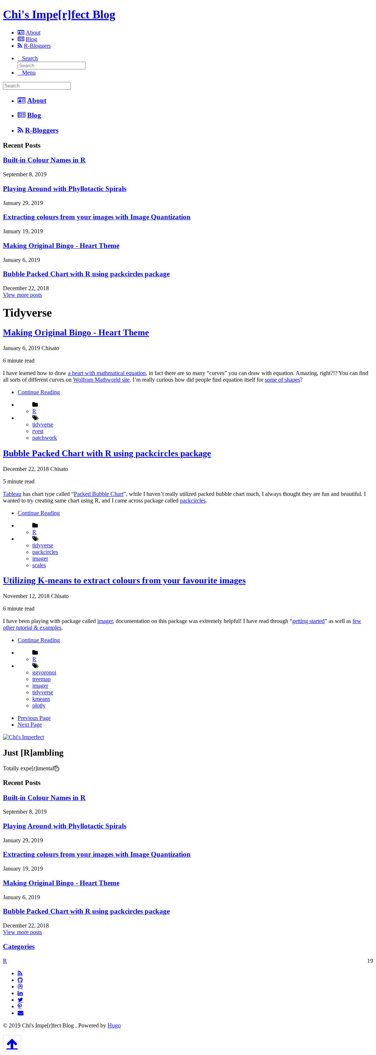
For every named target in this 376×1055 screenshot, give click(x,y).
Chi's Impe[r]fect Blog (59, 14)
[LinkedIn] (20, 993)
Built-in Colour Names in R (44, 160)
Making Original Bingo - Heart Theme (61, 245)
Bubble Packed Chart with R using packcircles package (86, 274)
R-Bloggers (37, 46)
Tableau (12, 494)
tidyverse (42, 424)
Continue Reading (39, 392)
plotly (39, 705)
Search (30, 58)
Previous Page (34, 718)
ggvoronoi (44, 672)
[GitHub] (20, 980)
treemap (41, 679)
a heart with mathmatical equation (107, 373)
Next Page (30, 724)
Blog (31, 39)
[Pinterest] (20, 1006)
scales (39, 565)
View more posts (22, 295)
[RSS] (20, 973)
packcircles (193, 500)
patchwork (44, 438)
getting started (308, 621)
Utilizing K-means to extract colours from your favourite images (124, 580)
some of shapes (282, 380)
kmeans (41, 699)
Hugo (114, 1025)
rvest (37, 431)
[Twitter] (20, 999)
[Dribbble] (20, 986)
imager (40, 558)
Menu (29, 72)
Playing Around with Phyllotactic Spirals (64, 188)
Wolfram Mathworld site (101, 380)
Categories (19, 946)
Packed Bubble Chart (98, 494)
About (33, 32)
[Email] (21, 1013)
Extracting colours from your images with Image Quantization (97, 217)
